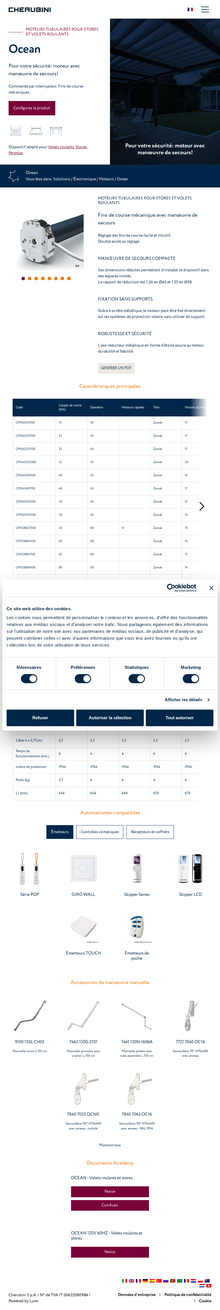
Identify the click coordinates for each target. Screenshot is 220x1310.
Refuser (40, 717)
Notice (110, 1191)
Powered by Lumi (23, 1301)
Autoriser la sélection (110, 717)
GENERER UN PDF (116, 368)
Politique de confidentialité (187, 1295)
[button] (23, 278)
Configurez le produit (31, 108)
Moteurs (107, 179)
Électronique (84, 179)
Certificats (110, 1205)
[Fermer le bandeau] (211, 588)
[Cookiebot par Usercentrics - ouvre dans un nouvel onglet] (171, 588)
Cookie (205, 1301)
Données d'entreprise (137, 1295)
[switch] (83, 678)
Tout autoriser (180, 717)
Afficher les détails (184, 699)
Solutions (62, 179)
